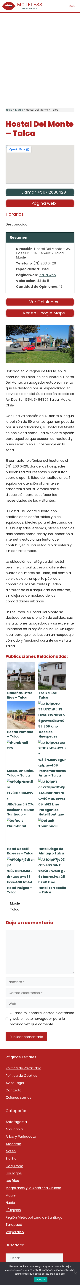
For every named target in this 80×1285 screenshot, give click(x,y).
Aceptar (41, 1279)
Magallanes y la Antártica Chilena (33, 1188)
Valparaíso (15, 1232)
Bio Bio (11, 1158)
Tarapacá (14, 1224)
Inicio (9, 110)
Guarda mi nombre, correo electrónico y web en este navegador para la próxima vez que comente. (42, 1018)
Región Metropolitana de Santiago (34, 1217)
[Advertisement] (40, 60)
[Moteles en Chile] (23, 6)
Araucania (14, 1129)
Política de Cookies (21, 1075)
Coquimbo (14, 1166)
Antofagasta (16, 1121)
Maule (19, 110)
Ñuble (10, 1202)
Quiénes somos (18, 1097)
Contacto (14, 1090)
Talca (14, 909)
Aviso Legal (15, 1082)
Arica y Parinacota (21, 1136)
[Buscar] (68, 1258)
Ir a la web (47, 275)
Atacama (13, 1144)
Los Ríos (12, 1180)
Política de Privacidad (23, 1068)
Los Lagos (14, 1173)
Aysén (11, 1151)
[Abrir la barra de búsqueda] (54, 6)
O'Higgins (13, 1210)
